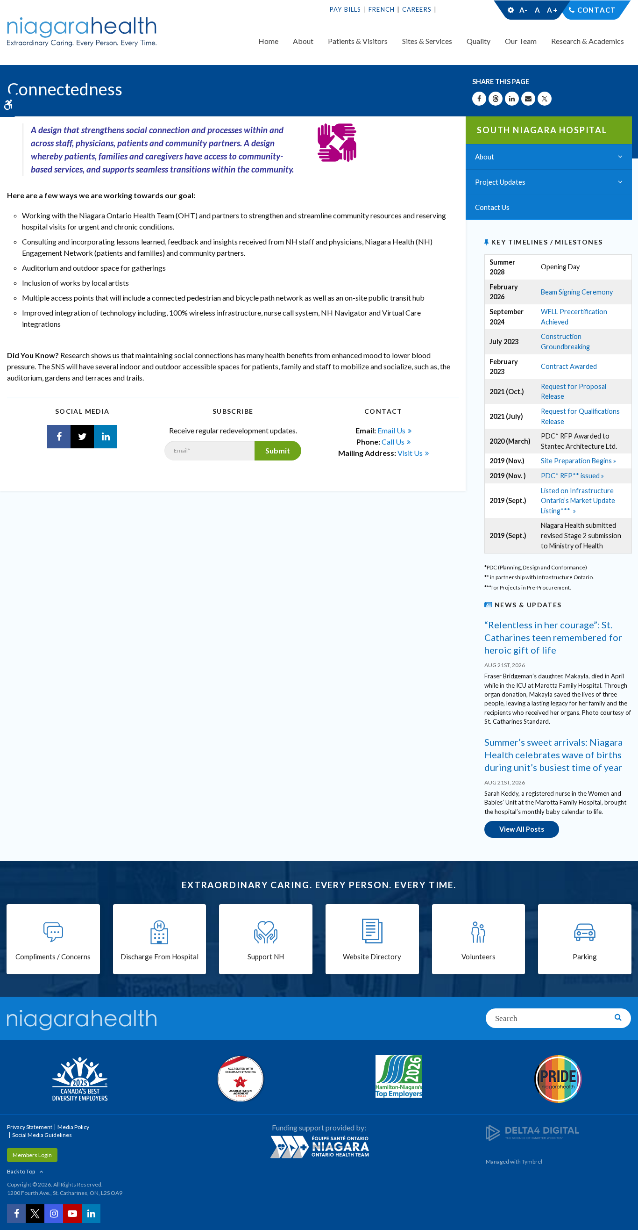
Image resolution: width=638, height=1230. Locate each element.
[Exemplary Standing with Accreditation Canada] (239, 1078)
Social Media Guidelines (42, 1134)
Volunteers (478, 956)
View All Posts (521, 829)
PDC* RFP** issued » (572, 476)
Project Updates (500, 182)
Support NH (266, 956)
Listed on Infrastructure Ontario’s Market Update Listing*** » (578, 501)
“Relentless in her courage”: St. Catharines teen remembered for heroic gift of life (553, 637)
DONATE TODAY (466, 9)
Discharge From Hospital (159, 956)
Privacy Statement (29, 1126)
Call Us (393, 441)
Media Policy (73, 1126)
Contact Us (492, 207)
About (303, 40)
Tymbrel (532, 1161)
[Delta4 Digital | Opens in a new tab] (532, 1132)
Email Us (391, 430)
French (382, 9)
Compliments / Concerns (53, 956)
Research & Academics (587, 40)
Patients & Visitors (358, 40)
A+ (551, 10)
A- (523, 10)
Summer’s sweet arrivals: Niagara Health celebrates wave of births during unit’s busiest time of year (553, 754)
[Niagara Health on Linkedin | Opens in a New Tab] (105, 436)
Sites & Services (427, 40)
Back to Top (21, 1171)
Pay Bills (346, 9)
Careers (417, 9)
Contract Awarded (569, 366)
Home (268, 40)
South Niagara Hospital (542, 130)
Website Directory (372, 956)
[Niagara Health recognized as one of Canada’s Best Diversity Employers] (80, 1080)
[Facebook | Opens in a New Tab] (59, 436)
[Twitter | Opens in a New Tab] (82, 436)
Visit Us (410, 452)
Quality (478, 40)
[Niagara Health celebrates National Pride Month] (558, 1079)
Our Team (521, 40)
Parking (585, 956)
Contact (596, 10)
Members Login (32, 1154)
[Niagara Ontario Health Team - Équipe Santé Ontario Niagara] (319, 1146)
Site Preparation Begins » (578, 461)
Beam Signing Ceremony (577, 292)
